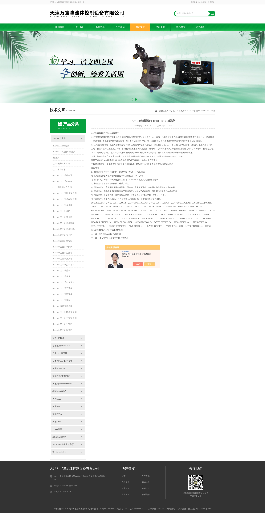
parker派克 (57, 429)
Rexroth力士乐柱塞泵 (62, 175)
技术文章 (140, 27)
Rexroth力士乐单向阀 (62, 247)
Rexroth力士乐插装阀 (62, 217)
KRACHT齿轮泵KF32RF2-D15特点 (113, 238)
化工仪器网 (193, 509)
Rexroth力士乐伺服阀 (62, 205)
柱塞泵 (56, 158)
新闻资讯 (100, 27)
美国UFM (56, 422)
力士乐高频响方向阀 (62, 187)
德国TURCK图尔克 (61, 376)
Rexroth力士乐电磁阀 (62, 181)
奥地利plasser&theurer (62, 384)
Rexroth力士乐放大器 (62, 259)
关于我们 (79, 27)
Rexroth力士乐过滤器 (62, 253)
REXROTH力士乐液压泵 (64, 152)
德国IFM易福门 (59, 391)
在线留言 (202, 2)
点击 (81, 138)
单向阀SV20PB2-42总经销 (110, 234)
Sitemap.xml (206, 509)
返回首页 (194, 2)
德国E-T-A (57, 414)
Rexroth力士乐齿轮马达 (64, 282)
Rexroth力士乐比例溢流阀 (65, 193)
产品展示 (120, 27)
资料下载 (160, 27)
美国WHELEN (58, 368)
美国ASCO (57, 406)
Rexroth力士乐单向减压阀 (65, 199)
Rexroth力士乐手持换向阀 (65, 318)
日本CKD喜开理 (59, 353)
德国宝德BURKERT (61, 346)
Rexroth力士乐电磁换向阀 (65, 312)
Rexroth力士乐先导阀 (62, 235)
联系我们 (211, 2)
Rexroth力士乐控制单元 (64, 264)
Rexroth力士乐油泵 (61, 300)
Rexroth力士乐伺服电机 (64, 229)
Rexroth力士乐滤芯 (61, 211)
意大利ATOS (58, 338)
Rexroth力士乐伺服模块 (64, 223)
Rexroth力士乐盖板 (61, 270)
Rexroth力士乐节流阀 (62, 288)
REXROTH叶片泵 (61, 146)
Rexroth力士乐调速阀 (62, 294)
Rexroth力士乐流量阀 (62, 330)
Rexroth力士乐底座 (61, 276)
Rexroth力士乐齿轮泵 (62, 241)
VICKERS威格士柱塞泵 (63, 444)
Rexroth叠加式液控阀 (62, 306)
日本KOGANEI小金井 (62, 361)
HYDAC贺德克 (59, 437)
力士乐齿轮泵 (59, 169)
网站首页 (59, 27)
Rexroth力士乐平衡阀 (62, 324)
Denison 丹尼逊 (59, 452)
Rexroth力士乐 (59, 138)
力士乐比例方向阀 (61, 163)
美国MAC (56, 399)
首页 (123, 476)
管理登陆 (171, 509)
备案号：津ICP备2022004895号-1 (131, 509)
